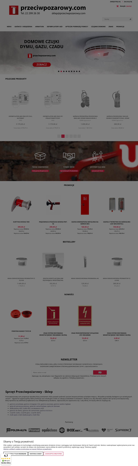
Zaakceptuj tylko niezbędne (15, 454)
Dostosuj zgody (36, 454)
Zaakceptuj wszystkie (53, 454)
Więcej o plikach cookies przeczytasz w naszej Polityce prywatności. (27, 449)
